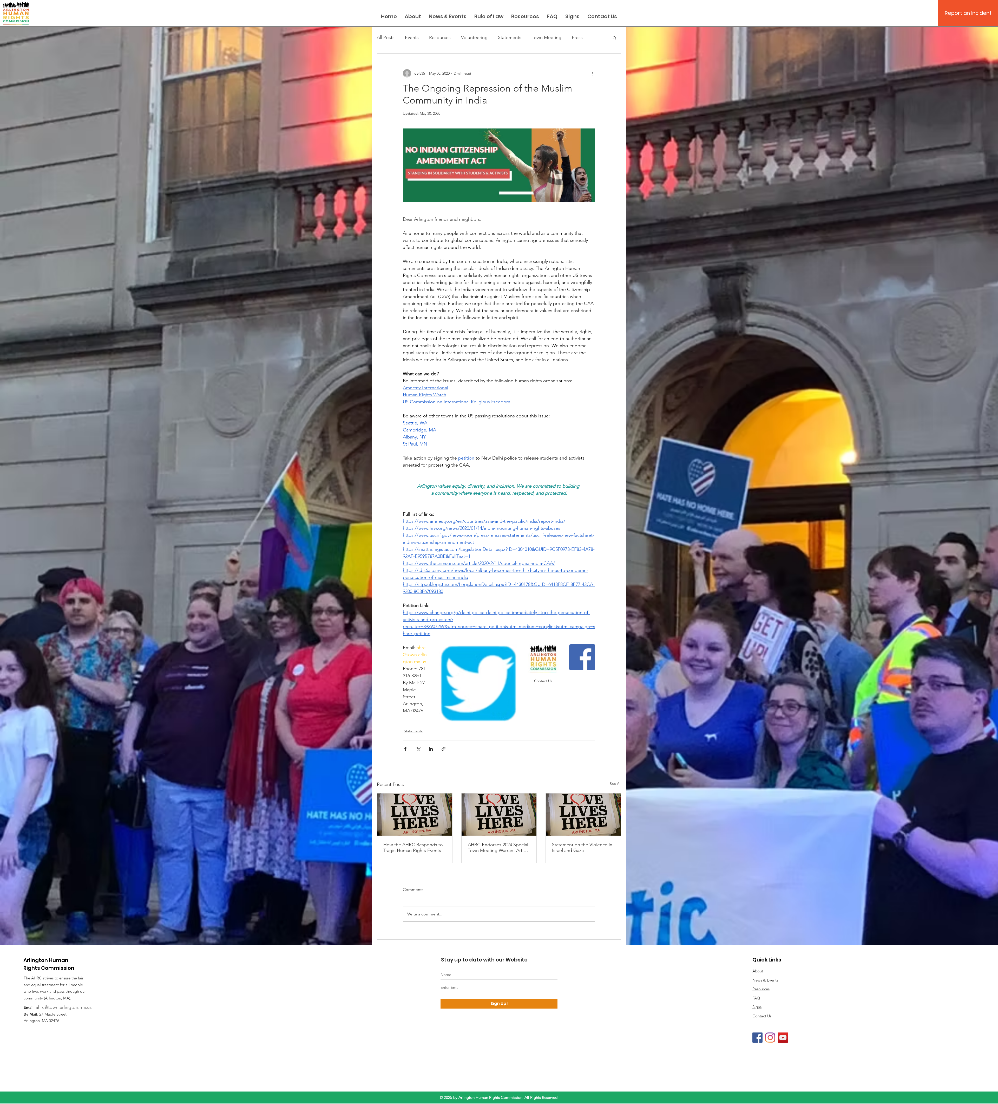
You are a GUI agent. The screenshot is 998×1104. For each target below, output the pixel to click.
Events (412, 37)
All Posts (386, 37)
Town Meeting (546, 37)
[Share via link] (443, 748)
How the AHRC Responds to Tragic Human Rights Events (413, 847)
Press (577, 37)
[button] (614, 38)
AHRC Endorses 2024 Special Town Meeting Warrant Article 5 (498, 847)
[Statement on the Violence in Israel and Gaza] (583, 814)
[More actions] (592, 73)
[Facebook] (757, 1037)
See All (615, 783)
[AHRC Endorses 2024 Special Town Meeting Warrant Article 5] (499, 814)
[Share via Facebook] (405, 748)
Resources (440, 37)
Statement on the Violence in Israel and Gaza (582, 847)
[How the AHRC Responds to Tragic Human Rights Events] (414, 814)
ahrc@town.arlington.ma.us (64, 1007)
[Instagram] (770, 1037)
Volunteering (474, 37)
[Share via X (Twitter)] (418, 748)
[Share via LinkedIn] (430, 748)
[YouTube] (783, 1037)
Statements (509, 37)
